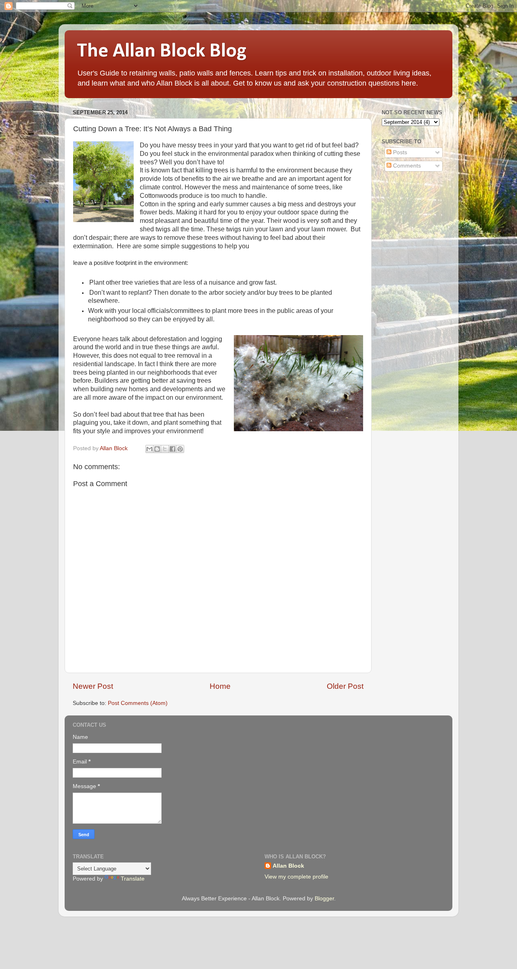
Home (220, 686)
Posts (399, 152)
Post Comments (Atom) (138, 703)
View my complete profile (296, 877)
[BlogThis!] (157, 449)
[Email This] (149, 449)
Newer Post (93, 686)
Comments (406, 166)
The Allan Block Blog (161, 51)
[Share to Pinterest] (180, 449)
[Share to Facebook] (172, 449)
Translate (133, 879)
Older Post (345, 686)
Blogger (324, 899)
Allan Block (288, 866)
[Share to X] (165, 449)
